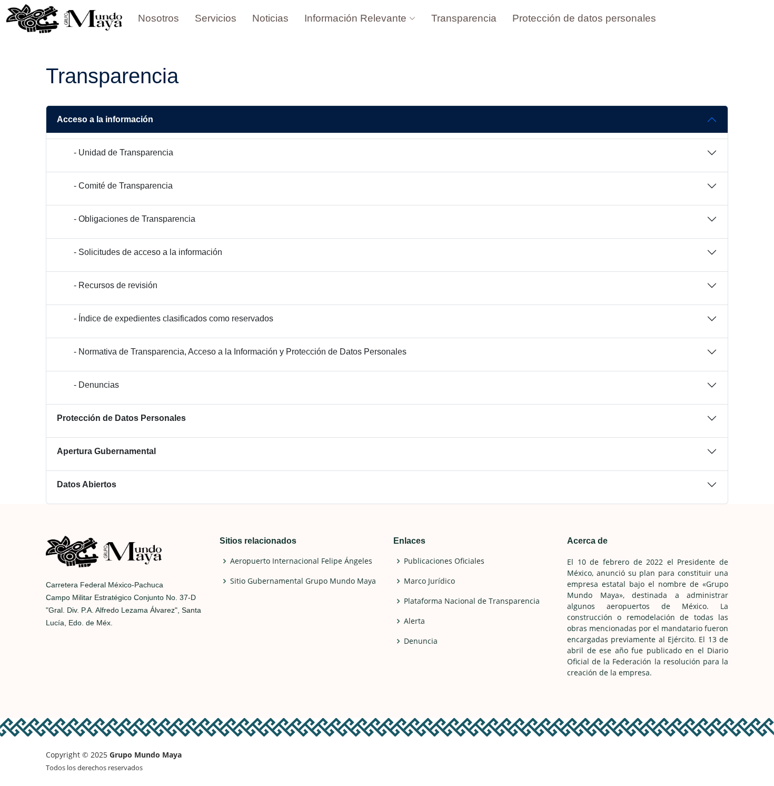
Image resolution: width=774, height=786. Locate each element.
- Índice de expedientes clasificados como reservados (173, 318)
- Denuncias (96, 384)
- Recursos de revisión (115, 285)
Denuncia (421, 641)
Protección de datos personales (584, 18)
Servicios (215, 18)
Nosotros (158, 18)
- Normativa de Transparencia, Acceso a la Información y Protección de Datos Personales (240, 351)
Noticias (270, 18)
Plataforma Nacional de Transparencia (472, 601)
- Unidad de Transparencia (123, 152)
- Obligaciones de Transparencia (134, 218)
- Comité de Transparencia (123, 185)
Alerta (414, 621)
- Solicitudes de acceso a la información (148, 252)
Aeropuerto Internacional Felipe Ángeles (301, 561)
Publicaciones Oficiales (444, 561)
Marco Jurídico (429, 581)
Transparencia (464, 18)
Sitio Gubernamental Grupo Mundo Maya (303, 581)
